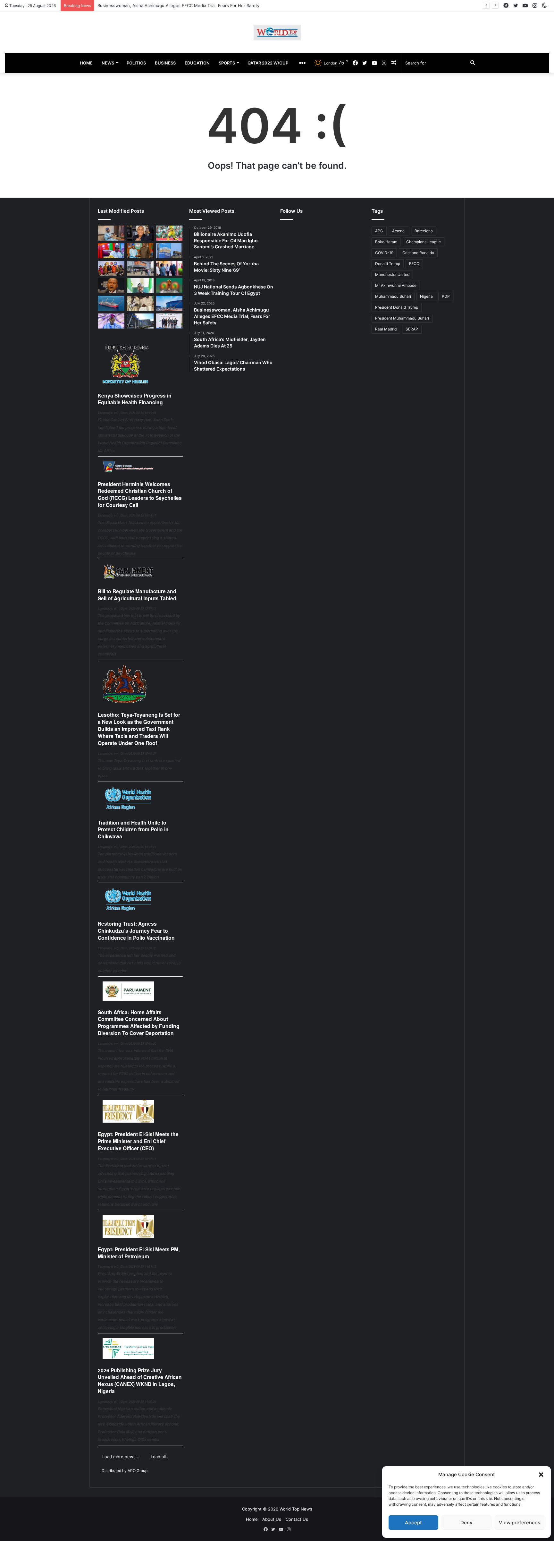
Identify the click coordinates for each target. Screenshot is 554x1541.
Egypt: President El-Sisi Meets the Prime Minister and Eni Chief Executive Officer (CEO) (138, 1141)
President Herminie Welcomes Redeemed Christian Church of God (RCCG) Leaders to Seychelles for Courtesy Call (140, 494)
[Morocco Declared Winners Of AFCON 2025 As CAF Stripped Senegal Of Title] (169, 285)
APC (379, 230)
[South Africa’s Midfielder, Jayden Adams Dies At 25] (169, 233)
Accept (413, 1523)
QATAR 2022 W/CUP (268, 62)
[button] (541, 1474)
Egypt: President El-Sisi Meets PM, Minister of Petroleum (139, 1253)
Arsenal (399, 230)
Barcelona (424, 230)
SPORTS (227, 62)
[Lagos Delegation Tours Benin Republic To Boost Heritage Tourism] (169, 268)
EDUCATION (197, 62)
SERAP (412, 329)
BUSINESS (165, 62)
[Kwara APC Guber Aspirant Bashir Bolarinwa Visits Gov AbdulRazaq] (140, 250)
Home (252, 1519)
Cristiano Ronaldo (418, 252)
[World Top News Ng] (277, 32)
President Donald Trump (396, 307)
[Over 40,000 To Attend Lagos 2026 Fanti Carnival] (111, 268)
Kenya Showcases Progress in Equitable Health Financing (135, 399)
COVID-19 (384, 252)
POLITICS (136, 62)
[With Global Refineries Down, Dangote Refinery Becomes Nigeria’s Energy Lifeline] (169, 303)
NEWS (108, 62)
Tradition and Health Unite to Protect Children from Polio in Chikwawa (133, 829)
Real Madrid (386, 329)
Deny (466, 1523)
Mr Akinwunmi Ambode (395, 285)
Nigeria (426, 296)
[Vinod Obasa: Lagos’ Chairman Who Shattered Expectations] (111, 233)
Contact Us (297, 1519)
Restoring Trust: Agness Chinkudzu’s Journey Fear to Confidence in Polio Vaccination (136, 930)
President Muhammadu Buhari (402, 318)
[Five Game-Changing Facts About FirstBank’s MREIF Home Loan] (169, 321)
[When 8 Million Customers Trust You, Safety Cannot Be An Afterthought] (169, 250)
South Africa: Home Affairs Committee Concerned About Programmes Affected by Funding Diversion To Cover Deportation (139, 1022)
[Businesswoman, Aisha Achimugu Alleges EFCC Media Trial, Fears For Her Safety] (140, 233)
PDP (446, 296)
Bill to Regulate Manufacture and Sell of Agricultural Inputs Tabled (137, 594)
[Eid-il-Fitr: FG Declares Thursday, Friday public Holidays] (140, 285)
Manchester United (392, 274)
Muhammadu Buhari (393, 296)
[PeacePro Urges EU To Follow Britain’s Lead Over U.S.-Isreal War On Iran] (140, 321)
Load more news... (120, 1456)
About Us (271, 1519)
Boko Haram (386, 241)
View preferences (519, 1523)
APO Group (137, 1470)
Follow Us (291, 211)
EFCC (414, 263)
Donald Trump (387, 263)
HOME (86, 62)
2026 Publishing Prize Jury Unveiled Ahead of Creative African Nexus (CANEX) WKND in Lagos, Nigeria (140, 1380)
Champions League (423, 241)
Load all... (160, 1456)
